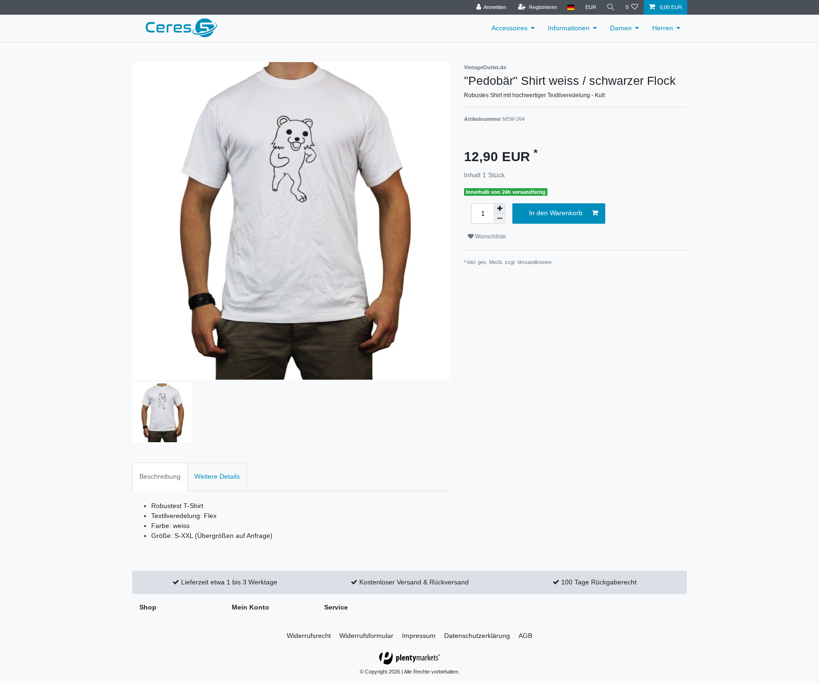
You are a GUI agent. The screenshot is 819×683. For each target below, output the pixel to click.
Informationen (569, 28)
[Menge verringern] (499, 219)
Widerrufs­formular (366, 635)
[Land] (571, 7)
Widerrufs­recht (309, 635)
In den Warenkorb (555, 213)
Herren (662, 28)
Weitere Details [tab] (217, 476)
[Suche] (610, 7)
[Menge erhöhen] (499, 208)
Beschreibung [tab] (160, 476)
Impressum (419, 635)
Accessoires (509, 28)
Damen (621, 28)
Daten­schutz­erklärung (477, 635)
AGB (525, 635)
